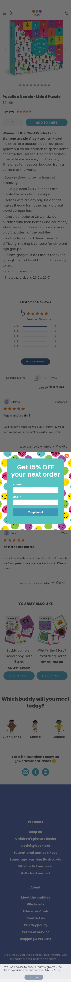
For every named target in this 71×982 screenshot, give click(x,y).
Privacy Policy (52, 970)
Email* (17, 496)
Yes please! (35, 512)
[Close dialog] (66, 455)
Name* (17, 484)
